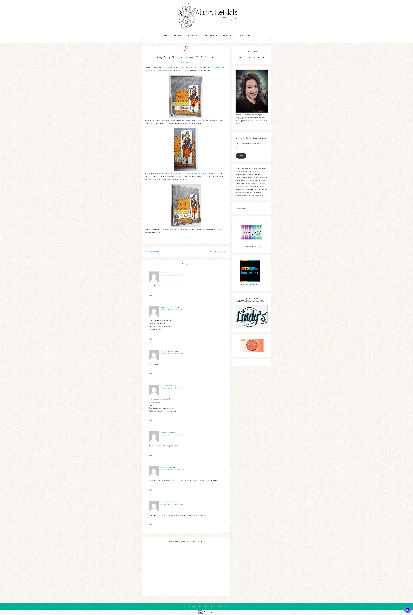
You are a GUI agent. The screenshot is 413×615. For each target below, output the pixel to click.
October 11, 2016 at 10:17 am (172, 275)
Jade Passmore (167, 467)
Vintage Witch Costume (164, 70)
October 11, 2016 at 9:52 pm (172, 388)
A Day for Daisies (214, 67)
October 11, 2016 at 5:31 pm (172, 353)
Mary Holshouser (168, 307)
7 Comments (186, 238)
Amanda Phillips (168, 432)
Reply (151, 295)
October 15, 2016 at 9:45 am (172, 504)
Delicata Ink (149, 179)
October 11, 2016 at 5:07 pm (172, 309)
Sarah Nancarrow (168, 502)
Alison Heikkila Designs (206, 16)
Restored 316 (221, 606)
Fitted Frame (201, 120)
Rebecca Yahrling (168, 351)
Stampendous (214, 120)
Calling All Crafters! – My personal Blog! (162, 411)
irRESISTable (206, 173)
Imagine (187, 173)
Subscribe (241, 155)
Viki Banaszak (167, 272)
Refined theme (207, 606)
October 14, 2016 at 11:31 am (172, 469)
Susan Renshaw (167, 385)
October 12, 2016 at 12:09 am (172, 435)
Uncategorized (186, 62)
